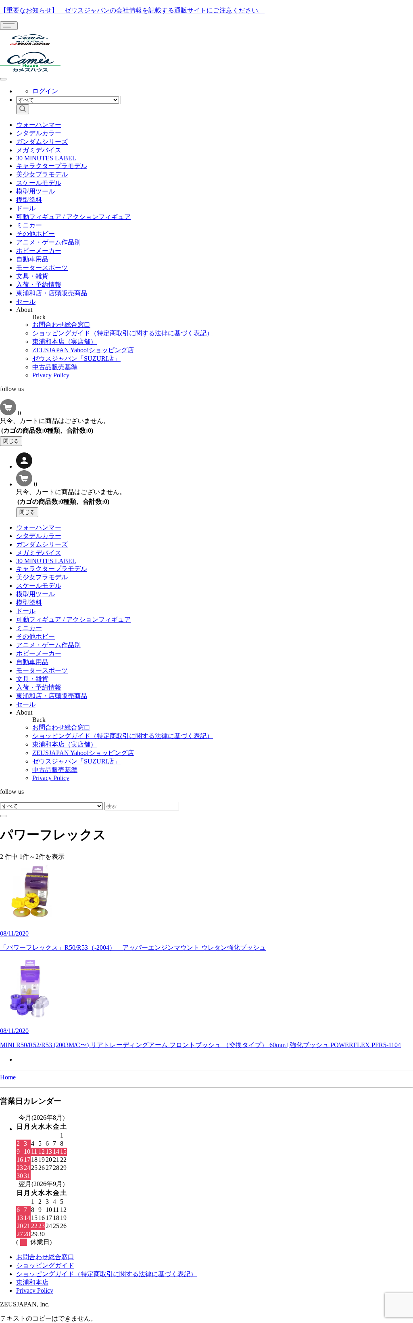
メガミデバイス (38, 150)
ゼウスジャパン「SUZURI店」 (76, 358)
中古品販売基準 (54, 367)
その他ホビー (35, 233)
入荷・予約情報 (38, 284)
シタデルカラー (38, 133)
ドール (25, 208)
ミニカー (29, 225)
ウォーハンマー (38, 124)
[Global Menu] (3, 79)
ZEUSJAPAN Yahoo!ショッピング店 (83, 350)
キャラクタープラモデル (51, 165)
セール (25, 301)
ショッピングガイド (45, 1265)
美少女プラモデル (42, 174)
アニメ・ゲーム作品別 (48, 242)
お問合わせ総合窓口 (61, 324)
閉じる (11, 441)
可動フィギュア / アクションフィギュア (73, 216)
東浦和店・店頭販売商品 (51, 293)
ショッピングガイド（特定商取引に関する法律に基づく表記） (122, 333)
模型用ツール (35, 191)
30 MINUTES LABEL (46, 158)
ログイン (45, 91)
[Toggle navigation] (9, 25)
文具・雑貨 (32, 276)
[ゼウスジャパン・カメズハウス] (30, 47)
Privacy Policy (50, 375)
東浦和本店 (32, 1282)
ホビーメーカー (38, 250)
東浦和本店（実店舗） (64, 341)
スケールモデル (38, 182)
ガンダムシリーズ (42, 141)
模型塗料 (29, 199)
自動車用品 (32, 259)
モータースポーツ (42, 267)
